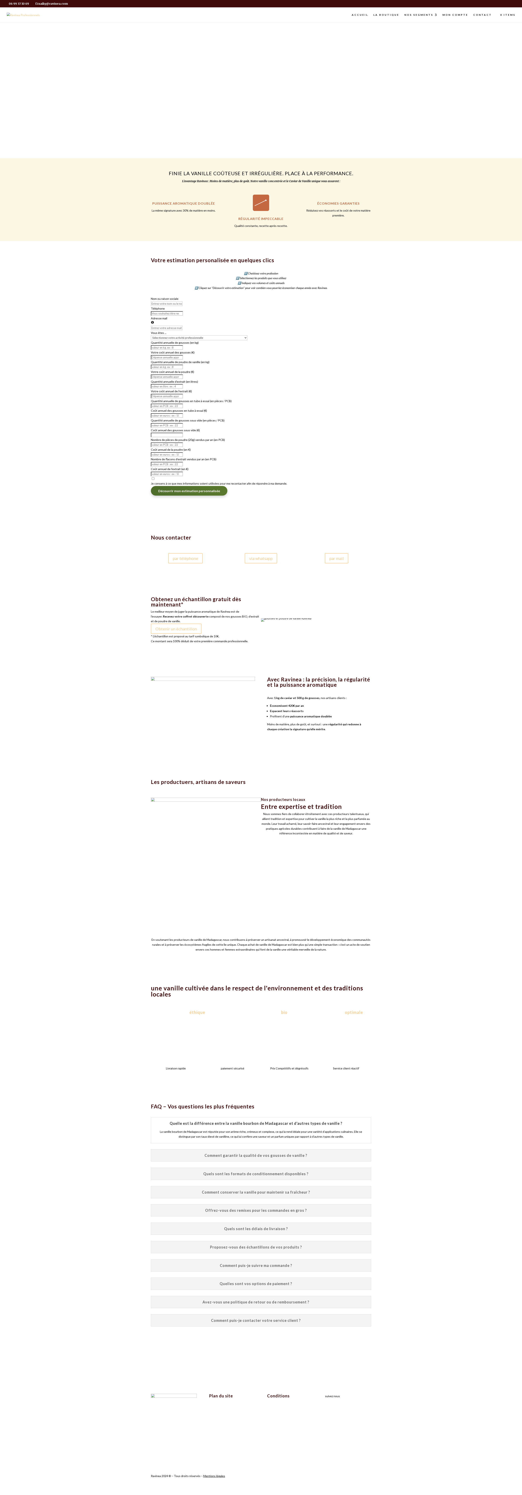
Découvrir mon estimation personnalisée (189, 491)
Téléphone (158, 308)
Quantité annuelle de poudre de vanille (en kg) (180, 362)
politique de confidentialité (284, 1402)
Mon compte (455, 14)
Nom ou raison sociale (164, 298)
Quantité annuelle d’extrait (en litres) (174, 381)
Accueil (360, 14)
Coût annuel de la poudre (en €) (171, 449)
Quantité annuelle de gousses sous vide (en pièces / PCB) (188, 420)
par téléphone (185, 558)
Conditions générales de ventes (287, 1409)
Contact (482, 14)
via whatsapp (261, 558)
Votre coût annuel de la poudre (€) (172, 371)
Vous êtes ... (158, 332)
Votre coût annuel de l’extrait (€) (171, 391)
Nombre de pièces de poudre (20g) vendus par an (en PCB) (188, 439)
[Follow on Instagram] (328, 1408)
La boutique (386, 14)
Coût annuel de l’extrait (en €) (169, 469)
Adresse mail (159, 318)
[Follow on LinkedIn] (336, 1408)
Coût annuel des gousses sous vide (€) (175, 430)
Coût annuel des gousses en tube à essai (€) (179, 410)
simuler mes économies (203, 109)
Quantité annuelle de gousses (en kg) (175, 342)
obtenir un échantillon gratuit (319, 109)
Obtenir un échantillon (176, 628)
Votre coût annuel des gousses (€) (173, 352)
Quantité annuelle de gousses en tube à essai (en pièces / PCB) (191, 401)
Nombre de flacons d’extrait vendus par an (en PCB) (183, 459)
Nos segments (418, 14)
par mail (336, 558)
